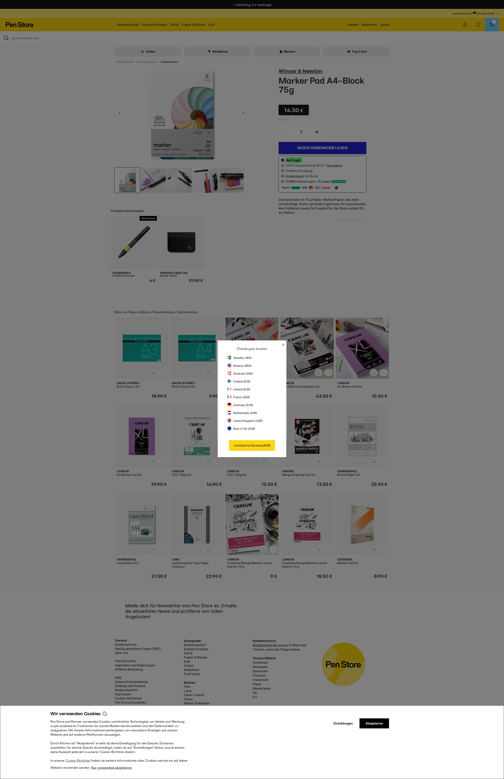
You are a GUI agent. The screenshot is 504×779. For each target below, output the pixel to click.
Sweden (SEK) (242, 357)
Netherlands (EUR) (245, 413)
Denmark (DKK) (243, 373)
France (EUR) (241, 397)
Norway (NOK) (242, 365)
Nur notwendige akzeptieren (111, 768)
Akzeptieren (374, 723)
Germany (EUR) (243, 405)
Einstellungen (343, 723)
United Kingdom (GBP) (248, 420)
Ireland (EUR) (241, 389)
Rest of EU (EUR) (244, 428)
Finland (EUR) (242, 381)
